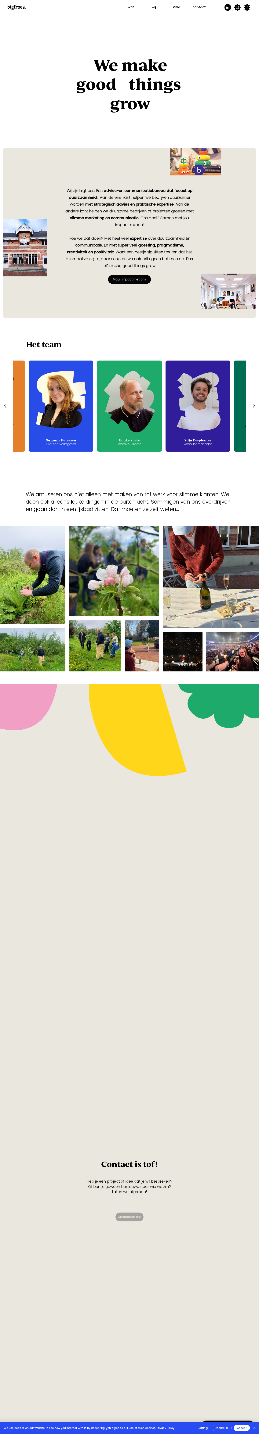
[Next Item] (252, 406)
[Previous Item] (6, 406)
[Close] (254, 1428)
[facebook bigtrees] (247, 7)
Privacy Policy (165, 1428)
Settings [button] (203, 1428)
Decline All (221, 1428)
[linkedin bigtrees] (227, 7)
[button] (131, 7)
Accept (242, 1428)
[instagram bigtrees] (237, 7)
